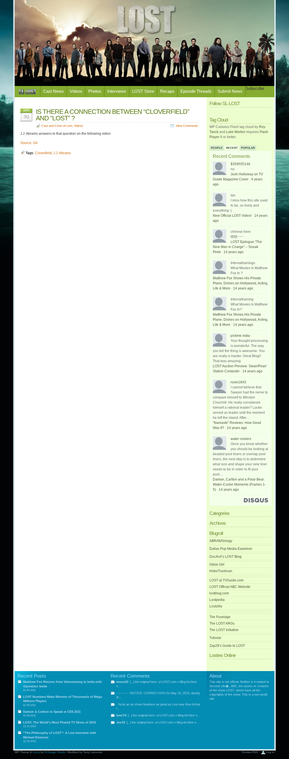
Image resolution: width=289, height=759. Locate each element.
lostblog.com (219, 593)
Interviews (116, 91)
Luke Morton (235, 132)
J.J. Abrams (62, 153)
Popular (248, 147)
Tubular (215, 638)
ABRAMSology (220, 541)
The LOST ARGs (222, 623)
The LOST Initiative (223, 630)
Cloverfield (43, 153)
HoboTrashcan (220, 571)
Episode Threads (196, 91)
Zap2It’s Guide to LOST (227, 646)
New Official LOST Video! (232, 216)
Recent (232, 147)
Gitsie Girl (216, 565)
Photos (94, 91)
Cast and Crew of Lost (56, 125)
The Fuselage (220, 617)
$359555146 (240, 164)
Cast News (53, 91)
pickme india (240, 336)
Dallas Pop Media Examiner (230, 549)
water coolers (241, 439)
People (217, 147)
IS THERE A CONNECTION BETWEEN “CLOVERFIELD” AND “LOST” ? (112, 115)
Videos (76, 91)
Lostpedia (217, 600)
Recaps (167, 91)
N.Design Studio (55, 752)
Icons (36, 752)
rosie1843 (238, 382)
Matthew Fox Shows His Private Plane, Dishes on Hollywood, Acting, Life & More (240, 283)
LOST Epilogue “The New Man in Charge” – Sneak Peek (237, 247)
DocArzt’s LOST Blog (225, 557)
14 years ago (234, 252)
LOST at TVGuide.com (226, 580)
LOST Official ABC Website (229, 587)
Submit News (230, 91)
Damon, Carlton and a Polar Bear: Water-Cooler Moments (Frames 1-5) (239, 484)
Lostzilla (215, 606)
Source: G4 (29, 143)
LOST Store (143, 91)
